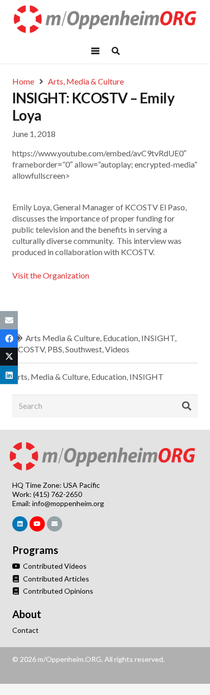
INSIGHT (158, 338)
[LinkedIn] (20, 524)
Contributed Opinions (57, 591)
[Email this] (9, 320)
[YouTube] (37, 524)
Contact (25, 630)
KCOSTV (28, 349)
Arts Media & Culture (62, 338)
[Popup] (116, 51)
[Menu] (95, 51)
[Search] (186, 406)
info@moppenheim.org (68, 503)
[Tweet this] (9, 357)
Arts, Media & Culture (50, 376)
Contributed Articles (55, 578)
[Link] (105, 19)
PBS (54, 349)
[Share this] (9, 338)
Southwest (83, 349)
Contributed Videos (54, 566)
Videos (117, 349)
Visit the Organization (50, 275)
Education (120, 338)
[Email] (54, 524)
